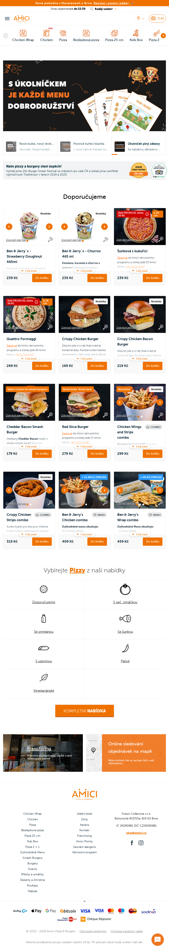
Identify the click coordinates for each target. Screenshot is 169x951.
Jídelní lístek (84, 813)
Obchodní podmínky (93, 931)
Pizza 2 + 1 (32, 846)
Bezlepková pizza (32, 830)
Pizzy (77, 570)
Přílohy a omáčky (32, 874)
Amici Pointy (84, 841)
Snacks (32, 869)
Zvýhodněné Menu (32, 852)
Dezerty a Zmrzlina (32, 879)
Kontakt (84, 830)
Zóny (84, 819)
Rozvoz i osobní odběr (111, 3)
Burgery (32, 863)
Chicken (32, 819)
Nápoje (32, 891)
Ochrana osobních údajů (127, 931)
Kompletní (84, 711)
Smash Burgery (32, 857)
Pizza (32, 824)
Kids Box (32, 841)
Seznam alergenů (84, 846)
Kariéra (84, 824)
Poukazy (32, 885)
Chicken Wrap (32, 813)
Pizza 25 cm (32, 835)
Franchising (84, 835)
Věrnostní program (84, 852)
